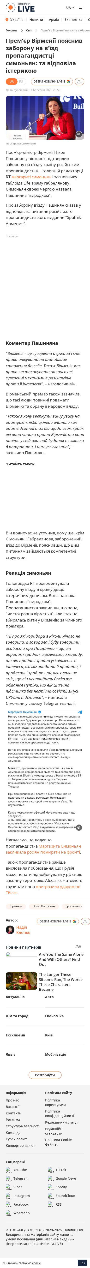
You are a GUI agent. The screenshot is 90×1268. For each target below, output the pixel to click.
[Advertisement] (45, 285)
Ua (68, 7)
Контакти (13, 1113)
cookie (36, 1263)
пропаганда (74, 906)
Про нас (12, 1100)
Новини (36, 20)
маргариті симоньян (31, 176)
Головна (12, 30)
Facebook (21, 1204)
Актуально (15, 996)
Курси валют (16, 1139)
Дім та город (17, 1016)
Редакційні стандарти (54, 1131)
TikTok (61, 1169)
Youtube (20, 1169)
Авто (49, 996)
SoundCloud (65, 1195)
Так (82, 1263)
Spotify (61, 1187)
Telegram (21, 1178)
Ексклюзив (15, 1035)
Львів (11, 1054)
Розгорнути (45, 1075)
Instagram (21, 1195)
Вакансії (12, 1106)
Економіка (73, 20)
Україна (17, 19)
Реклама (13, 1119)
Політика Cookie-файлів (59, 1142)
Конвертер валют (20, 1145)
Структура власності (23, 1126)
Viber (17, 1187)
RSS (59, 1204)
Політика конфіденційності (59, 1113)
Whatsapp (21, 1213)
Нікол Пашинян (44, 906)
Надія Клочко (23, 930)
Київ (49, 1035)
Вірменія (16, 906)
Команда (13, 1132)
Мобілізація (55, 1054)
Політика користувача (55, 1102)
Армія (54, 20)
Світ (29, 30)
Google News (66, 1178)
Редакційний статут (61, 1122)
